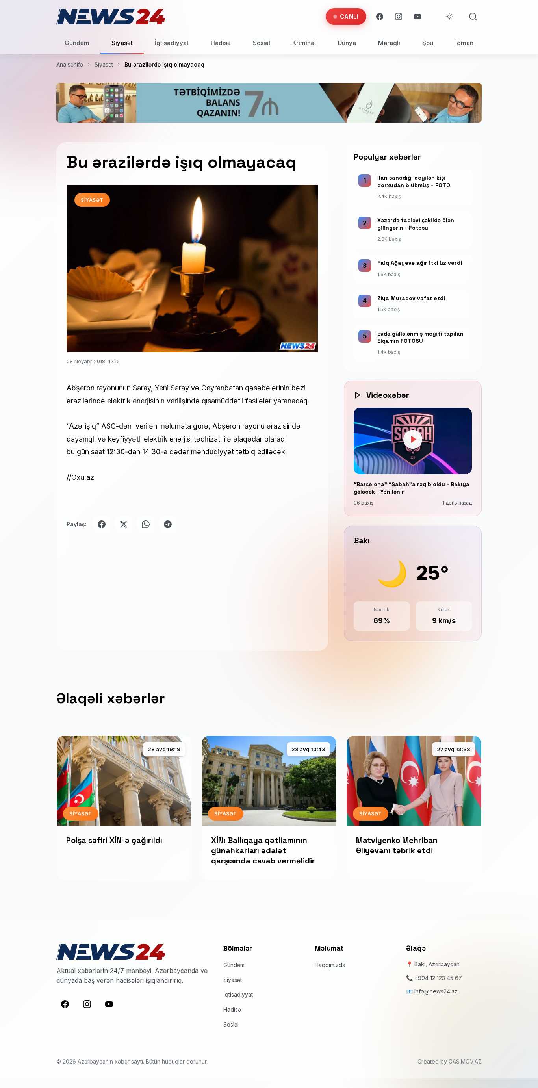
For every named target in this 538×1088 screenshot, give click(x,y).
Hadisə (221, 42)
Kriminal (304, 42)
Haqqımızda (330, 965)
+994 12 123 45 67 (438, 978)
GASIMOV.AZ (465, 1061)
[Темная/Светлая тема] (449, 16)
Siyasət (122, 42)
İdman (464, 42)
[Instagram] (398, 16)
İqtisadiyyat (172, 42)
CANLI (349, 16)
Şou (427, 42)
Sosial (261, 42)
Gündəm (77, 42)
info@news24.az (436, 991)
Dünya (347, 42)
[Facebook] (380, 16)
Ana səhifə (69, 64)
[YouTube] (417, 16)
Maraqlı (389, 42)
